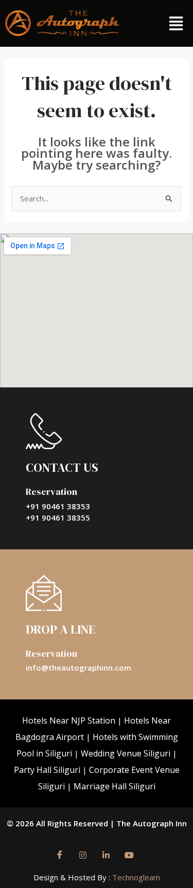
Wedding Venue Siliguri (125, 753)
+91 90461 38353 (58, 506)
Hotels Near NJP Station (68, 720)
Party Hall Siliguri (47, 769)
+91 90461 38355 (58, 517)
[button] (176, 23)
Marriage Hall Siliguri (114, 786)
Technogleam (135, 877)
